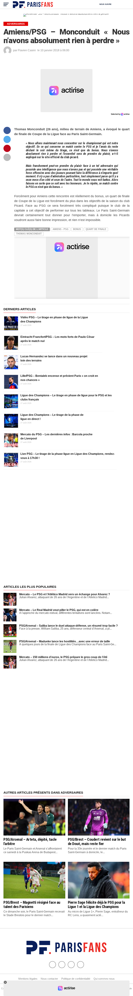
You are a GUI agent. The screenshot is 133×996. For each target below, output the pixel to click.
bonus (77, 229)
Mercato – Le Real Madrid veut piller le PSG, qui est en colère (58, 610)
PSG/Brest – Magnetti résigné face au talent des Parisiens (31, 904)
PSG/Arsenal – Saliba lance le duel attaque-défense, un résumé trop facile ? (68, 625)
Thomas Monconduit (29, 233)
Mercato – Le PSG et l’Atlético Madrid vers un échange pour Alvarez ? (64, 594)
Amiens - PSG (60, 229)
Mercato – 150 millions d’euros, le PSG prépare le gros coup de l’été (63, 657)
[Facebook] (52, 964)
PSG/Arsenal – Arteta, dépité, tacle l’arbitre (29, 841)
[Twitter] (61, 964)
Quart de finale (96, 229)
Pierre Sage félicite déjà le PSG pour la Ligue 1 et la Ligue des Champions (96, 904)
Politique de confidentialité (75, 978)
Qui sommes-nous (104, 978)
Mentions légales (27, 978)
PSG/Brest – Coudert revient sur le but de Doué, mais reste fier (97, 841)
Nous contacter (49, 978)
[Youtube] (71, 964)
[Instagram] (80, 964)
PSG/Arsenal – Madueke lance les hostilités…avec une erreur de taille (64, 641)
